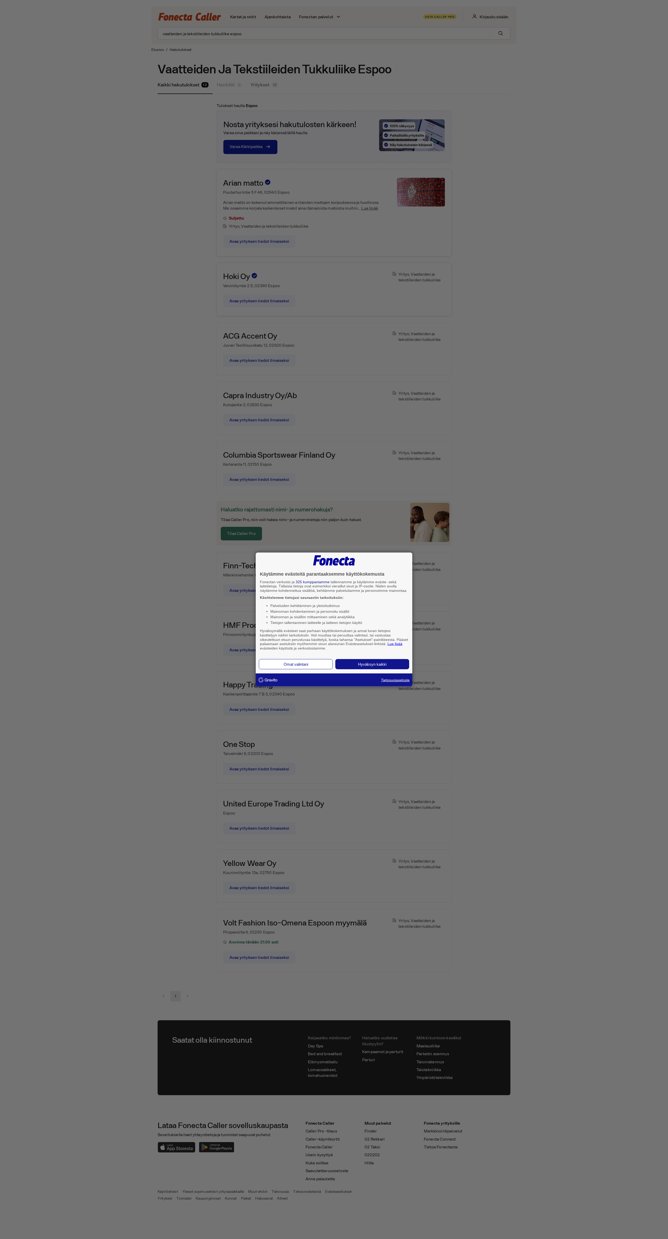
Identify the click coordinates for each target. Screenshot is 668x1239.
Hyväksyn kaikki (372, 664)
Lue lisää (394, 644)
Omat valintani (296, 664)
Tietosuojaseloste (395, 680)
